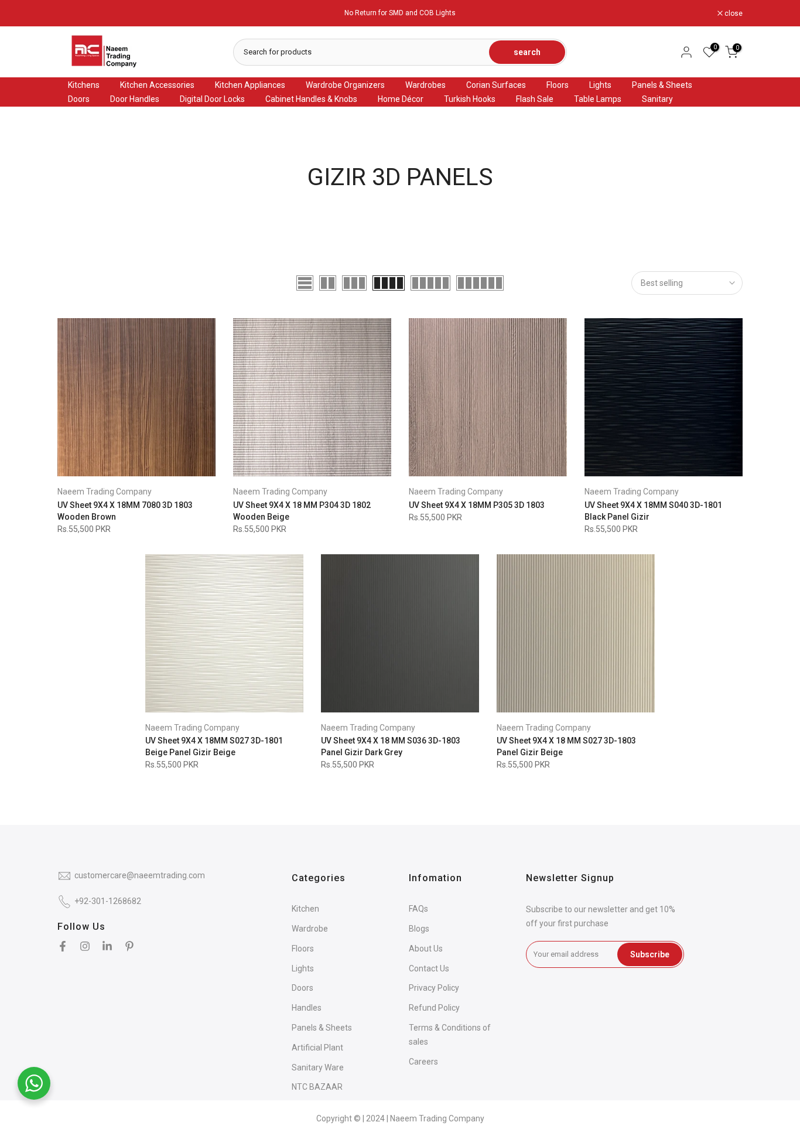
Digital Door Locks (212, 99)
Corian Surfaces (496, 85)
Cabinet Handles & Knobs (311, 99)
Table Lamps (597, 99)
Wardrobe (310, 928)
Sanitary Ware (318, 1067)
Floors (557, 85)
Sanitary (657, 99)
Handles (307, 1007)
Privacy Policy (434, 987)
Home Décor (400, 99)
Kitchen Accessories (157, 85)
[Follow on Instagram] (85, 946)
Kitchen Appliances (250, 85)
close (73, 13)
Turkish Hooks (469, 99)
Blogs (419, 928)
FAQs (418, 908)
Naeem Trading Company (104, 491)
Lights (600, 85)
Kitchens (84, 85)
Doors (79, 99)
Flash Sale (534, 99)
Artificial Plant (317, 1047)
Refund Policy (434, 1007)
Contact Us (429, 968)
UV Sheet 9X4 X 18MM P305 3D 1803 (477, 505)
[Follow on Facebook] (62, 946)
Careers (423, 1061)
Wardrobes (425, 85)
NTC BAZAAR (317, 1087)
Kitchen (305, 908)
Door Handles (134, 99)
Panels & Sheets (662, 85)
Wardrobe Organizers (345, 85)
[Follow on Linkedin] (107, 946)
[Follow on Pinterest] (129, 946)
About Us (426, 948)
